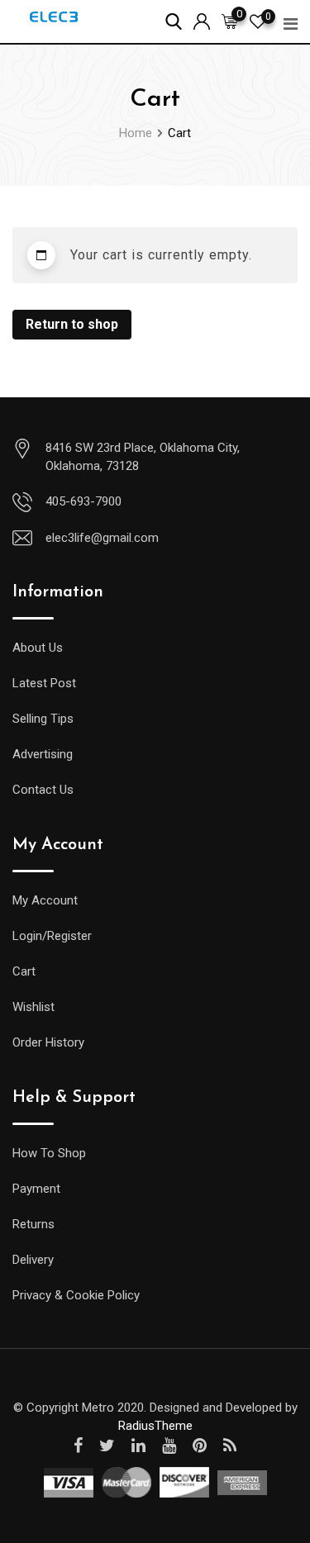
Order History (48, 1042)
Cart (24, 971)
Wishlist (33, 1006)
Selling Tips (43, 718)
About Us (37, 647)
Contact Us (43, 789)
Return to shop (72, 324)
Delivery (33, 1259)
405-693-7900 (83, 501)
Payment (36, 1188)
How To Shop (49, 1153)
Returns (33, 1224)
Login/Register (52, 935)
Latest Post (44, 683)
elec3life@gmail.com (102, 537)
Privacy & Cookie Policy (76, 1295)
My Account (45, 900)
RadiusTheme (155, 1425)
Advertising (42, 754)
